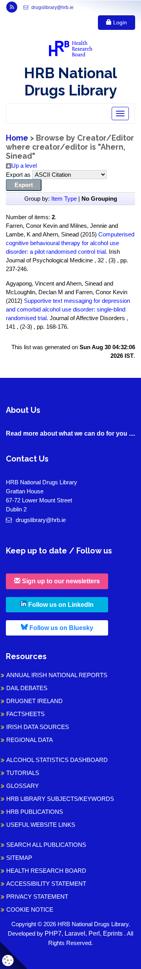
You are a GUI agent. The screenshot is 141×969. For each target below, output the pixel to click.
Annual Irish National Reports (56, 675)
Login (119, 22)
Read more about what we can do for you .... (70, 433)
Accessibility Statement (46, 883)
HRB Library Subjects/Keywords (60, 798)
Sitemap (19, 857)
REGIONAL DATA (29, 739)
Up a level (24, 165)
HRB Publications (34, 811)
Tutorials (22, 772)
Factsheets (25, 714)
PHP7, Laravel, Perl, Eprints (84, 933)
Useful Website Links (40, 824)
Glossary (22, 785)
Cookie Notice (29, 909)
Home (17, 138)
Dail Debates (26, 688)
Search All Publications (46, 844)
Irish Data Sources (37, 727)
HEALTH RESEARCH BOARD (46, 870)
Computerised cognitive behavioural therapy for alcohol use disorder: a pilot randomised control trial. (70, 243)
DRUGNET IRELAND (34, 701)
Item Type (64, 198)
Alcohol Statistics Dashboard (57, 760)
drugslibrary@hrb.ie (52, 7)
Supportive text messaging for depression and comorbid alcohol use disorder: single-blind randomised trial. (68, 309)
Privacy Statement (37, 896)
